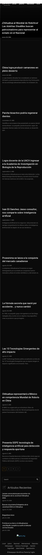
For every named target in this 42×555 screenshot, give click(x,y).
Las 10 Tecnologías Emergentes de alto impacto (20, 350)
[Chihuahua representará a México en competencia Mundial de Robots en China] (21, 380)
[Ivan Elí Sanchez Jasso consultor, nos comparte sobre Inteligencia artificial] (21, 195)
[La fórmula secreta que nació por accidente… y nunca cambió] (21, 289)
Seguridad (10, 548)
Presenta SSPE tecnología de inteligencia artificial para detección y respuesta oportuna (21, 446)
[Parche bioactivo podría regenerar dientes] (21, 99)
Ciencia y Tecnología (21, 546)
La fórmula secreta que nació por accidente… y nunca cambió (19, 305)
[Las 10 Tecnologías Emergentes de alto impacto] (21, 334)
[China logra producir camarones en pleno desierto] (21, 53)
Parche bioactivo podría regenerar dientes (20, 114)
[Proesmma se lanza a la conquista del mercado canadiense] (21, 244)
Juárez (10, 544)
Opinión (32, 546)
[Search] (37, 479)
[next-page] (18, 469)
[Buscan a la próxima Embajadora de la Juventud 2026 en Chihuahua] (36, 506)
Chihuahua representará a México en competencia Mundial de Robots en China (20, 397)
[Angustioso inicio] (36, 516)
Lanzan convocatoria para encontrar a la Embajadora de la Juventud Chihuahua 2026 (16, 495)
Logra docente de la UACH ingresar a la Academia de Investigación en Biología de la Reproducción (20, 164)
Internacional (26, 544)
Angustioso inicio (8, 515)
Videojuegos (9, 546)
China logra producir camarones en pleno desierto (20, 69)
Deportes (35, 544)
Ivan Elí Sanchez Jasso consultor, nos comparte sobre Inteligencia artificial (19, 213)
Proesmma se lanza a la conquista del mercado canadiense (20, 259)
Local (4, 544)
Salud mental (20, 548)
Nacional (16, 544)
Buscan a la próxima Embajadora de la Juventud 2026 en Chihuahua (15, 506)
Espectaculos (30, 548)
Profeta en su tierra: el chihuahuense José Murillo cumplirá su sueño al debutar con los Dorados (16, 525)
